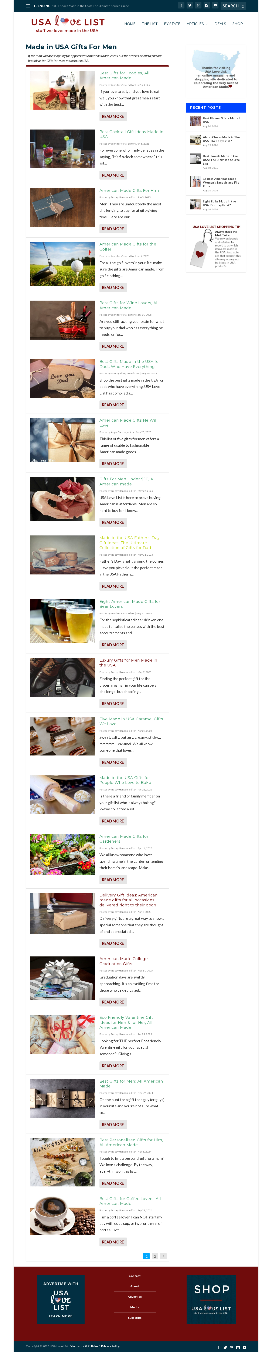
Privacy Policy (110, 1346)
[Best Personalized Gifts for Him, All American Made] (62, 1162)
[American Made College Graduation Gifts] (62, 978)
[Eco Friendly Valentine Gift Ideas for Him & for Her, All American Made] (62, 1034)
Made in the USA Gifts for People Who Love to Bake (125, 780)
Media (134, 1307)
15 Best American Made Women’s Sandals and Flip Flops (221, 182)
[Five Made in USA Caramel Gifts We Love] (62, 736)
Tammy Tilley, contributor (125, 373)
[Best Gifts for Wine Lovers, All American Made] (62, 320)
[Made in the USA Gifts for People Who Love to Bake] (62, 794)
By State (172, 24)
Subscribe (135, 1317)
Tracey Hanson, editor (123, 197)
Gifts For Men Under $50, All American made (127, 481)
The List (150, 24)
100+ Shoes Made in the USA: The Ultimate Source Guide (90, 6)
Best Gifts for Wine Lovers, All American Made (129, 305)
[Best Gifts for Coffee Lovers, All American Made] (62, 1215)
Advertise (135, 1296)
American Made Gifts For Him (129, 190)
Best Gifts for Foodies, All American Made (124, 75)
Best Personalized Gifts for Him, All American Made (131, 1142)
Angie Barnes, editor (122, 432)
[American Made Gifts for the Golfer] (62, 264)
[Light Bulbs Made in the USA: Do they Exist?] (195, 204)
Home (130, 24)
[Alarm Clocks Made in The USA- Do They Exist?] (195, 140)
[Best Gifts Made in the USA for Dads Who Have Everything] (62, 378)
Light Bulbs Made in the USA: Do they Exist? (219, 203)
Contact (135, 1276)
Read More (113, 116)
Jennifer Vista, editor (123, 84)
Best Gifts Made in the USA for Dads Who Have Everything (129, 364)
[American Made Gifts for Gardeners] (62, 854)
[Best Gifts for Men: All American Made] (62, 1098)
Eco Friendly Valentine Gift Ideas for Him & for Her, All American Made (126, 1022)
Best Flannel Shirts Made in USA (222, 120)
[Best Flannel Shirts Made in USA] (195, 121)
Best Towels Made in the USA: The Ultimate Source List (221, 159)
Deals (220, 24)
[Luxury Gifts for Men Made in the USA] (62, 677)
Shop (237, 24)
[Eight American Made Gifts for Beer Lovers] (62, 621)
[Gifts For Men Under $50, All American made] (62, 498)
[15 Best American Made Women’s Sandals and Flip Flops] (195, 181)
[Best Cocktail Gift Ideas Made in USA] (62, 149)
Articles (195, 24)
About (134, 1286)
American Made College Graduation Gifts (123, 961)
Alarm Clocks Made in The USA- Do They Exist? (221, 139)
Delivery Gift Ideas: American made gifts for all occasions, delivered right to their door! (128, 900)
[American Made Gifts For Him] (62, 207)
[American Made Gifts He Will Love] (62, 440)
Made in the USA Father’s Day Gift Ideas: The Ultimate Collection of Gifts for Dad (129, 542)
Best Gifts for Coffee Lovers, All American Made (130, 1201)
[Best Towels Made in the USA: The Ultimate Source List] (195, 158)
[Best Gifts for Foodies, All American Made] (62, 90)
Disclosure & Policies (84, 1346)
